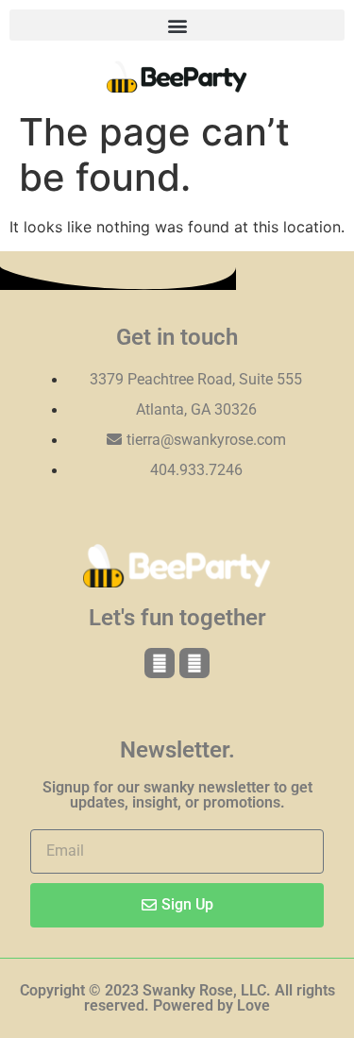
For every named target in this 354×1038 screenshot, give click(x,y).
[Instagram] (194, 663)
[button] (177, 25)
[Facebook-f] (159, 663)
